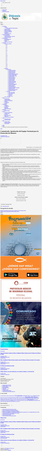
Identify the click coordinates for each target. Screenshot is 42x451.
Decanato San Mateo (12, 72)
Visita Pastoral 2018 (35, 400)
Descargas (1, 397)
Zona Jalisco (11, 94)
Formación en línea (8, 118)
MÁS (3, 120)
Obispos (6, 27)
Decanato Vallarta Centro (13, 75)
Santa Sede (4, 388)
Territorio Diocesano (8, 33)
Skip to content (2, 0)
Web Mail (4, 10)
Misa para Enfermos (8, 108)
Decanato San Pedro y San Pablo (14, 87)
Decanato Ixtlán (11, 83)
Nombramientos (26, 398)
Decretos (6, 103)
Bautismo (6, 105)
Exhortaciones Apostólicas (22, 397)
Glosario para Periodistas (9, 100)
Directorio (4, 42)
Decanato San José (12, 88)
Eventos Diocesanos (3, 369)
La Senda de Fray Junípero (6, 390)
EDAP (6, 40)
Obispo (30, 398)
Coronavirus (30, 395)
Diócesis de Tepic (13, 397)
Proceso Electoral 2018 (7, 400)
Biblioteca (4, 109)
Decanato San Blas (12, 78)
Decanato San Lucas (12, 71)
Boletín (3, 111)
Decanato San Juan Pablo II (13, 89)
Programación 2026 (8, 39)
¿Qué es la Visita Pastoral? (6, 414)
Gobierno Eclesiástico (6, 34)
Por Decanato (9, 69)
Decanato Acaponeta (12, 77)
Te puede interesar (4, 349)
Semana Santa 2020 (19, 400)
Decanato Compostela (12, 82)
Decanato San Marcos (12, 70)
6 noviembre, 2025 (3, 356)
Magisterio (10, 398)
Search (1, 22)
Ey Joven (6, 114)
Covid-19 (34, 395)
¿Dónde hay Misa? (5, 389)
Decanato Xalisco (11, 85)
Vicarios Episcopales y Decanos (10, 36)
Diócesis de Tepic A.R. (10, 448)
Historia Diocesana (8, 29)
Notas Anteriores (3, 405)
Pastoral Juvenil (36, 399)
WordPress (9, 450)
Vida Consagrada (7, 96)
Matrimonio (6, 107)
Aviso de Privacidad (5, 11)
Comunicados (7, 102)
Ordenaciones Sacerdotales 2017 (22, 399)
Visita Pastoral (7, 123)
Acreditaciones (7, 98)
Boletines (6, 101)
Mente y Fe (6, 116)
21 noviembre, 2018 (3, 135)
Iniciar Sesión (4, 9)
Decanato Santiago (12, 79)
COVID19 (38, 395)
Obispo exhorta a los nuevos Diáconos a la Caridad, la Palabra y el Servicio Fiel (17, 371)
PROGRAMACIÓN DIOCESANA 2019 (9, 409)
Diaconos (4, 397)
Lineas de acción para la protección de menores (10, 410)
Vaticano (23, 400)
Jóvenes (1, 398)
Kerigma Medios (5, 386)
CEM (1, 128)
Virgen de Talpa (26, 400)
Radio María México (5, 387)
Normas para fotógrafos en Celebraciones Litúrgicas (10, 411)
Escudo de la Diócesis (8, 31)
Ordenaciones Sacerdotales (13, 399)
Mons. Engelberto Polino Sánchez (12, 28)
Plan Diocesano (5, 38)
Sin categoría (2, 351)
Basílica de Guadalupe (9, 395)
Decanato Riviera (11, 76)
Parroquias (6, 68)
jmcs (38, 397)
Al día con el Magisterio (8, 112)
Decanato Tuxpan (11, 80)
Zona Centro (7, 401)
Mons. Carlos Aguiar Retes (20, 398)
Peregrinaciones (2, 400)
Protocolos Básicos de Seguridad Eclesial (9, 415)
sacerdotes (11, 400)
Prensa (3, 97)
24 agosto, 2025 (3, 373)
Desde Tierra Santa (8, 115)
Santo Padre (15, 400)
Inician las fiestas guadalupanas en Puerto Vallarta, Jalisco (9, 211)
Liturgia (8, 398)
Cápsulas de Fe (7, 113)
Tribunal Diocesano (8, 37)
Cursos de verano (7, 119)
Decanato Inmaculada (12, 86)
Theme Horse (6, 449)
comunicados (19, 395)
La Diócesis (4, 26)
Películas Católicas (8, 122)
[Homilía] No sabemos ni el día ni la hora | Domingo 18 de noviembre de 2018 (13, 210)
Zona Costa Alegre (12, 92)
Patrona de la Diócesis (8, 30)
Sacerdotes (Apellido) (8, 43)
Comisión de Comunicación (4, 136)
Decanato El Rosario (12, 90)
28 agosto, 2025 (3, 361)
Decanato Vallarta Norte (12, 74)
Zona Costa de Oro (12, 93)
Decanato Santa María (12, 81)
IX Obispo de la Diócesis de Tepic (7, 365)
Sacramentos (4, 104)
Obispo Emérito (33, 398)
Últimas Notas (3, 417)
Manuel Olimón (7, 110)
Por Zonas (8, 91)
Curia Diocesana (7, 35)
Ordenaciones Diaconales (5, 399)
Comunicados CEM (5, 206)
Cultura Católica (7, 121)
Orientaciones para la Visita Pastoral (8, 413)
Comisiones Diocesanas (8, 41)
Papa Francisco (30, 399)
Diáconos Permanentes (8, 397)
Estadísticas (6, 32)
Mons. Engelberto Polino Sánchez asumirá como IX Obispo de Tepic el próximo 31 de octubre (20, 359)
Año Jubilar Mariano (3, 395)
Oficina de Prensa (7, 99)
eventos (17, 397)
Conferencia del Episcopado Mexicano (8, 391)
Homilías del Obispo (31, 397)
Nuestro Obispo (3, 363)
